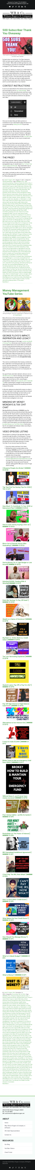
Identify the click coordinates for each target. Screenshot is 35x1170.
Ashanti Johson (16, 197)
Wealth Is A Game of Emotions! (10, 272)
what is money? (26, 275)
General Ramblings (7, 181)
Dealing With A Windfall (21, 203)
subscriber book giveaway (12, 262)
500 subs (26, 186)
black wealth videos (19, 202)
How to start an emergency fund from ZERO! (14, 1032)
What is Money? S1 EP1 (14, 975)
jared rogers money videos (21, 232)
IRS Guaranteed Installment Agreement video (20, 229)
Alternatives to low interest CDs (14, 195)
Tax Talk (23, 994)
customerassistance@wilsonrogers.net (17, 3)
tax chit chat (11, 1066)
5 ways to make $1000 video (16, 186)
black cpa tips (10, 202)
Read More (5, 282)
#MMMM (18, 181)
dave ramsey (11, 203)
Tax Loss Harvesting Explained (15, 264)
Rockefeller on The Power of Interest (18, 254)
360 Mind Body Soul (22, 184)
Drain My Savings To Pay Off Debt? (17, 1015)
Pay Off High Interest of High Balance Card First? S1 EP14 (16, 705)
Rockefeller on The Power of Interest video (13, 256)
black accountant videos (15, 200)
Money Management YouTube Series (12, 243)
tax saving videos (21, 266)
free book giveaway (13, 208)
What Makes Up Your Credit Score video (13, 277)
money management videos (23, 240)
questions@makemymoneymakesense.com (18, 458)
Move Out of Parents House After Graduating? (14, 246)
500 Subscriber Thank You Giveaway (17, 31)
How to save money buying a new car (20, 224)
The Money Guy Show (24, 267)
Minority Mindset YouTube (14, 235)
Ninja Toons (12, 1051)
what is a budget (23, 274)
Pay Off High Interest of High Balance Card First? (18, 250)
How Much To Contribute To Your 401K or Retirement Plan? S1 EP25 (17, 507)
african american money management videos (19, 192)
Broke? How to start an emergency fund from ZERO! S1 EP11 (17, 761)
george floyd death (10, 1016)
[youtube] (9, 1167)
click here (22, 55)
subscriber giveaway (25, 262)
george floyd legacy (11, 210)
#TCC (22, 181)
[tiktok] (13, 1167)
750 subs (17, 191)
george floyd (22, 208)
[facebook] (16, 1167)
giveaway (10, 211)
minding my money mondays (23, 1039)
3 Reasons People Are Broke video (22, 183)
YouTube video (28, 136)
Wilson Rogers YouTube (18, 278)
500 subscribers (23, 189)
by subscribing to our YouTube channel (13, 424)
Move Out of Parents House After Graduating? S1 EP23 (15, 544)
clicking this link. (17, 124)
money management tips (19, 239)
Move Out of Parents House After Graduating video (19, 245)
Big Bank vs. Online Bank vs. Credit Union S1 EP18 (15, 639)
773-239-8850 (9, 1111)
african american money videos (10, 194)
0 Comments (20, 280)
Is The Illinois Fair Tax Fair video (10, 231)
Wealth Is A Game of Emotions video (22, 270)
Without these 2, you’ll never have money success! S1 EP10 (15, 797)
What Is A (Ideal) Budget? (12, 274)
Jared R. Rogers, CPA (9, 179)
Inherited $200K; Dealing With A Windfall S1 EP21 (14, 582)
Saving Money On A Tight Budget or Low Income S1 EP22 (17, 563)
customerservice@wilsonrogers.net (14, 1113)
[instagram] (19, 1167)
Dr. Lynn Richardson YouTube (21, 205)
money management (21, 237)
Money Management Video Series (11, 1043)
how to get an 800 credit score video (20, 221)
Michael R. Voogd (17, 234)
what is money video (16, 275)
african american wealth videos (18, 1002)
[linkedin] (22, 1167)
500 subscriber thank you (22, 187)
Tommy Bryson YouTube (9, 269)
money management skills (11, 1042)
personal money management (10, 251)
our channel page (21, 90)
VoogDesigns (9, 270)
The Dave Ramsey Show (13, 267)
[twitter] (25, 1167)
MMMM (14, 237)
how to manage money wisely (10, 223)
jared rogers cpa (10, 232)
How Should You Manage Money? (14, 219)
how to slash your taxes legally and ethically (14, 226)
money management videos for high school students (16, 242)
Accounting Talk (16, 994)
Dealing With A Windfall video (22, 1011)
